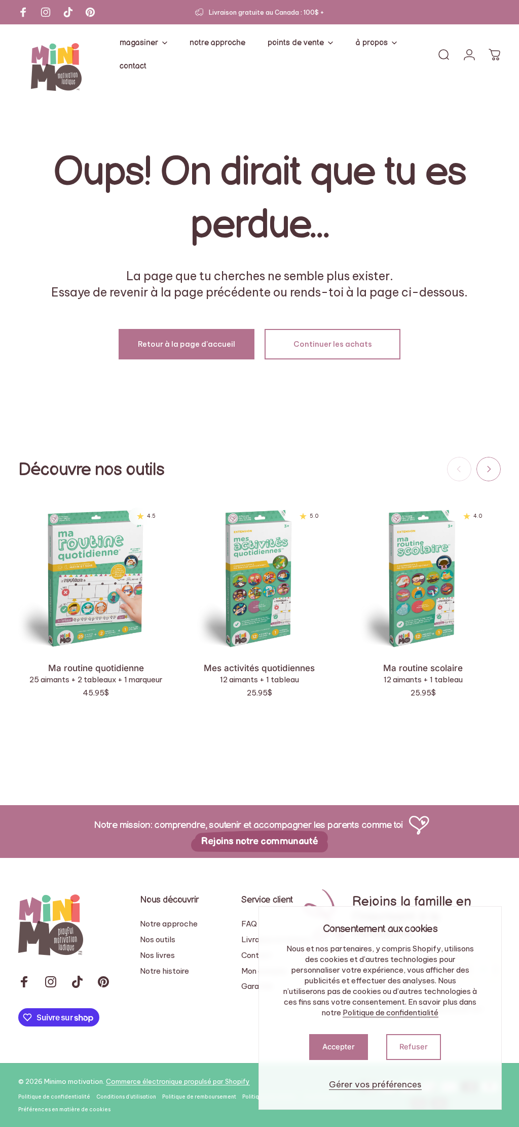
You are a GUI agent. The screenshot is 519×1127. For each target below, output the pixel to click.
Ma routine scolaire (423, 667)
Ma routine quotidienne (96, 667)
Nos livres (157, 955)
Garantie (257, 986)
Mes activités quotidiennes (259, 667)
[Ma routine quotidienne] (96, 575)
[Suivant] (488, 469)
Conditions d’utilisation (126, 1096)
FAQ (249, 924)
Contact (256, 955)
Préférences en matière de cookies (64, 1109)
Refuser (413, 1046)
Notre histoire (164, 971)
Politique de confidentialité (390, 1012)
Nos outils (157, 939)
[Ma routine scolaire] (423, 575)
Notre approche (169, 924)
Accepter (338, 1046)
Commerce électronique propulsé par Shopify (178, 1081)
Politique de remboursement (199, 1096)
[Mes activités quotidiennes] (260, 575)
